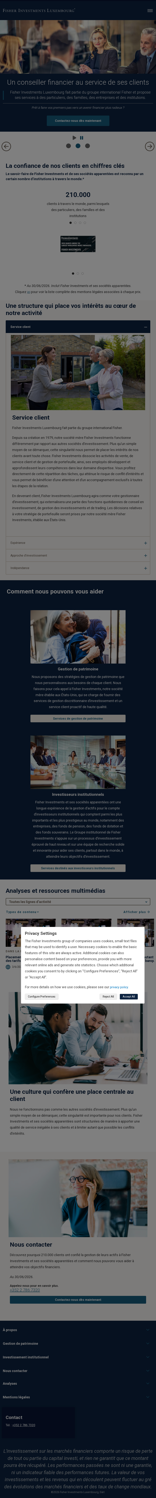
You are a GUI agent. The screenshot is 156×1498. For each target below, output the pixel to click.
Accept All (129, 996)
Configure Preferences (41, 996)
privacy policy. (119, 987)
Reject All (108, 996)
